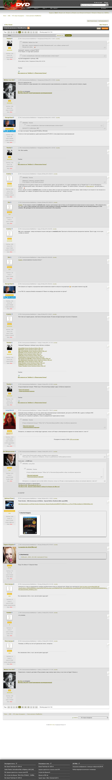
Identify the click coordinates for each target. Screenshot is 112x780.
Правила (51, 13)
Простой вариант (24, 389)
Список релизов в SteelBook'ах (33, 15)
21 (16, 32)
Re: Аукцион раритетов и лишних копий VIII (16, 772)
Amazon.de (83, 13)
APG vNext (52, 724)
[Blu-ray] (29, 485)
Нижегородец (9, 584)
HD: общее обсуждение (18, 15)
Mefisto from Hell (9, 80)
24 (25, 32)
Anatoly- (8, 174)
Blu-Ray (20, 91)
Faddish (9, 612)
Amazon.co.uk (76, 13)
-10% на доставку (74, 439)
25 (28, 32)
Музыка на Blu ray (43, 775)
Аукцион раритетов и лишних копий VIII (49, 769)
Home (4, 15)
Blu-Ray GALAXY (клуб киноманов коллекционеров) (35, 93)
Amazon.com (62, 13)
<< (8, 32)
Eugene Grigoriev (9, 544)
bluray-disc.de (90, 186)
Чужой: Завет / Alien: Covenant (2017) (49, 778)
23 (22, 32)
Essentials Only (60, 35)
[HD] (9, 15)
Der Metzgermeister (9, 451)
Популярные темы (44, 763)
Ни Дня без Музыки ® (44, 772)
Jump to (75, 717)
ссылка (57, 38)
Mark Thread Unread (92, 21)
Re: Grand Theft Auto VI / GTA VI (13, 766)
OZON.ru (106, 13)
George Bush (9, 117)
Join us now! (98, 2)
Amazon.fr (89, 13)
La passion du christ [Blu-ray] (27, 547)
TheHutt (9, 38)
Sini (9, 202)
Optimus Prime (9, 498)
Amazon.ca (69, 13)
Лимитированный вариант (27, 391)
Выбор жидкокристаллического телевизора (84, 769)
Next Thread (103, 24)
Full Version (68, 35)
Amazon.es (100, 13)
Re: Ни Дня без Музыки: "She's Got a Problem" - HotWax (19, 775)
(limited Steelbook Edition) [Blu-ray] (30, 348)
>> (36, 32)
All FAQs (75, 763)
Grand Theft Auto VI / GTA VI (46, 766)
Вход (106, 2)
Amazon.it (94, 13)
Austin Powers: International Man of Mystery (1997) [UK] (19, 769)
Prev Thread (9, 24)
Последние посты (10, 763)
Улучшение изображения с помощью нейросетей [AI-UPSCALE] (90, 766)
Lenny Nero (9, 410)
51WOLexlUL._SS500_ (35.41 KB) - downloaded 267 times (34, 557)
